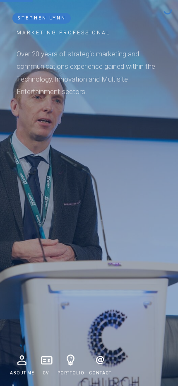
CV (46, 373)
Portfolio (71, 373)
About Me (22, 373)
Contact (100, 373)
